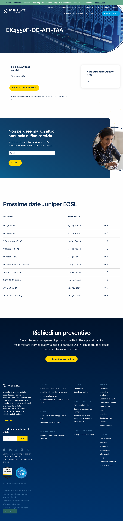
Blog (102, 458)
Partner (80, 7)
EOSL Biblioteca (62, 7)
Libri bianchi (105, 454)
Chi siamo (104, 388)
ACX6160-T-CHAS (11, 249)
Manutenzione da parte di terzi (53, 388)
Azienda (73, 7)
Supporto (89, 7)
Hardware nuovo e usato (50, 422)
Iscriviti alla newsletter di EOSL (16, 430)
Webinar (103, 442)
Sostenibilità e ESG (108, 399)
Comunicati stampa (108, 403)
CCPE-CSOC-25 (10, 288)
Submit (15, 163)
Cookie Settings (8, 511)
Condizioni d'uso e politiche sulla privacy (17, 490)
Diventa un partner (81, 392)
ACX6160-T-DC (10, 257)
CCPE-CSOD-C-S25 (12, 280)
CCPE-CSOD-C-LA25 (12, 296)
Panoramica (78, 388)
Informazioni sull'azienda (11, 504)
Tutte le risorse (106, 465)
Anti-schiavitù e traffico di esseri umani (16, 500)
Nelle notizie (105, 406)
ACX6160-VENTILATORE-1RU (16, 264)
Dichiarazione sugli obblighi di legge (15, 508)
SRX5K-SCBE (9, 226)
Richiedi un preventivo (24, 88)
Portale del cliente (102, 7)
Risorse (51, 7)
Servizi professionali (48, 396)
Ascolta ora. (100, 3)
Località (103, 414)
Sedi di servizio (106, 418)
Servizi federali (106, 426)
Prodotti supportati (108, 462)
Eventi (102, 410)
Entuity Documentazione (84, 434)
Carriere (103, 422)
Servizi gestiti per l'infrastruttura (53, 392)
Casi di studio (105, 439)
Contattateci (110, 13)
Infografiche (105, 450)
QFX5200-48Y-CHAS (12, 241)
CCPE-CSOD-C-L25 (12, 272)
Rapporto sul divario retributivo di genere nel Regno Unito (83, 418)
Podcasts (104, 446)
